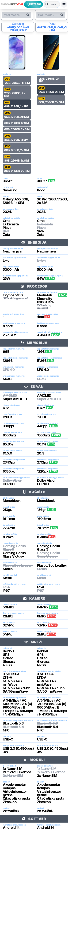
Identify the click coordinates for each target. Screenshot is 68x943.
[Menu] (64, 4)
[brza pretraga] (47, 4)
